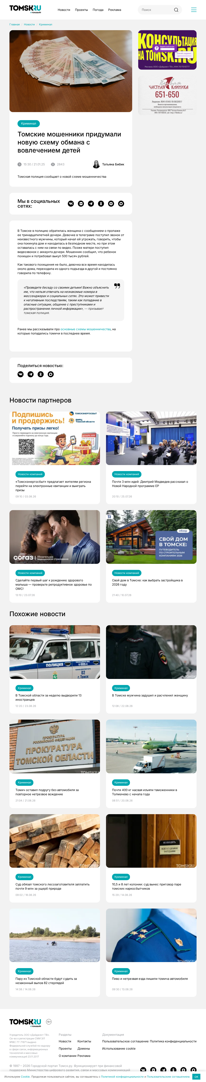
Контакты (84, 1041)
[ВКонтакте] (71, 204)
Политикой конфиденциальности (122, 1076)
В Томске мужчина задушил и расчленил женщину (150, 695)
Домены (83, 1048)
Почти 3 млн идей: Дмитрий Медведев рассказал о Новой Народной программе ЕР (150, 484)
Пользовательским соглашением (168, 1076)
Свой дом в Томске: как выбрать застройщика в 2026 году (147, 582)
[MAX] (121, 204)
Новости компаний (30, 474)
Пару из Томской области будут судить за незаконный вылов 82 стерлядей (46, 981)
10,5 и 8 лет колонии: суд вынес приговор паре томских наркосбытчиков (146, 886)
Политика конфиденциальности (173, 1041)
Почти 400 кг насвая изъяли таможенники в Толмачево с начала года (144, 792)
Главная (14, 24)
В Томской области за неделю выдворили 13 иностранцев (48, 697)
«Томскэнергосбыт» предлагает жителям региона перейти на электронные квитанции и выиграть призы (53, 486)
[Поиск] (176, 9)
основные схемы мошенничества (86, 329)
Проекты (81, 10)
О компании (67, 1056)
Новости (64, 10)
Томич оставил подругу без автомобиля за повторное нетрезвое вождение (47, 792)
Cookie (25, 1076)
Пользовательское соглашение (125, 1041)
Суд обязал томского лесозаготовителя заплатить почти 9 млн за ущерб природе (52, 886)
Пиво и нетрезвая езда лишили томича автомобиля (150, 979)
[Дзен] (111, 204)
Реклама (114, 10)
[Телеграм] (91, 204)
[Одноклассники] (101, 204)
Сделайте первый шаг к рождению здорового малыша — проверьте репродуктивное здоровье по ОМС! (53, 584)
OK (196, 1076)
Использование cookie (119, 1048)
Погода (98, 10)
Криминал (45, 24)
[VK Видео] (81, 204)
